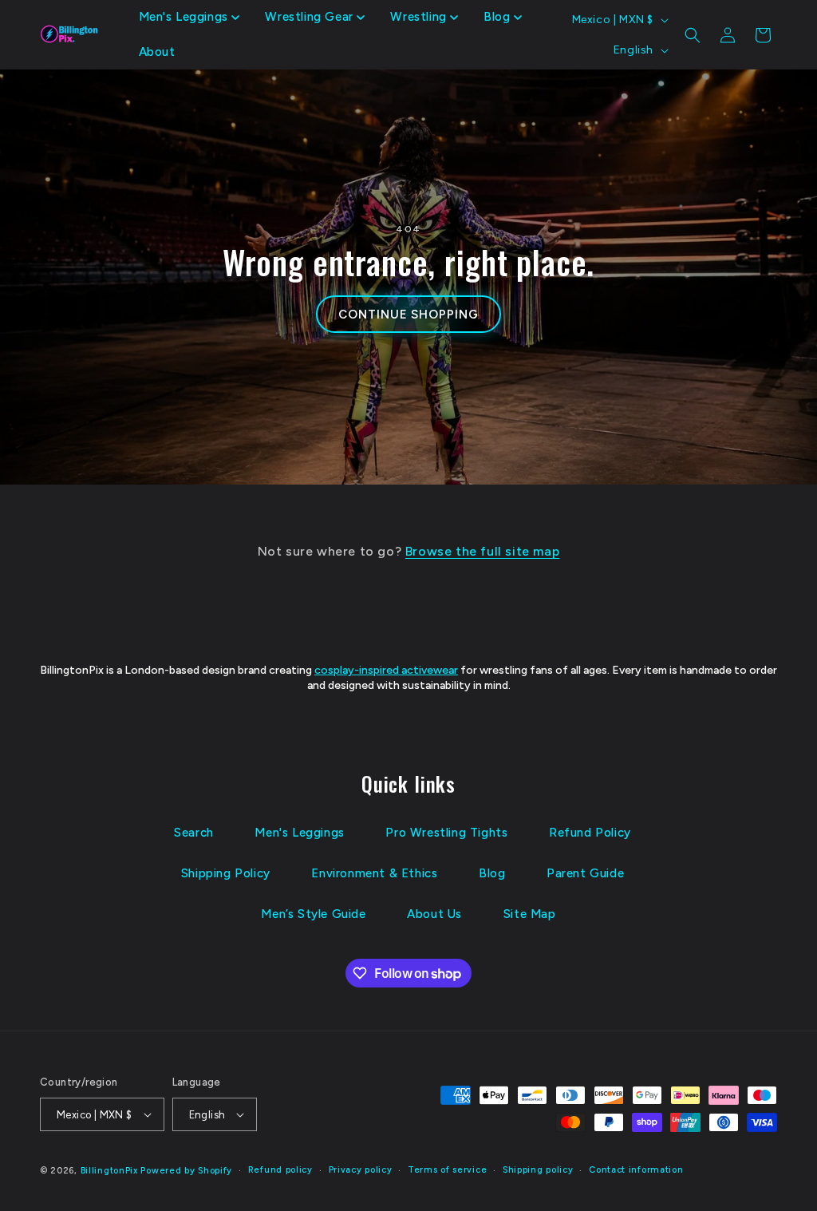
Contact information (636, 1170)
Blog (492, 873)
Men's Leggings (299, 832)
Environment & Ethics (374, 873)
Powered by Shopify (186, 1170)
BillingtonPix (109, 1170)
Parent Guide (585, 873)
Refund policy (280, 1170)
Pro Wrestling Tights (446, 832)
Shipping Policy (225, 873)
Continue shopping (408, 314)
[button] (189, 17)
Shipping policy (538, 1170)
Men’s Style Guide (313, 914)
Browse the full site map (482, 551)
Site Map (529, 914)
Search (194, 832)
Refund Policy (590, 832)
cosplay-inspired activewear (386, 670)
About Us (434, 914)
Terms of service (447, 1170)
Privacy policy (361, 1170)
